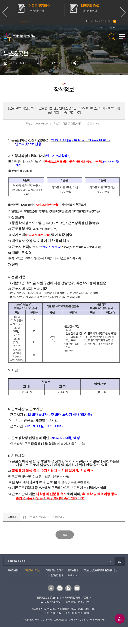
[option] (38, 10)
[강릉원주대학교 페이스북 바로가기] (51, 588)
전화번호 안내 (57, 575)
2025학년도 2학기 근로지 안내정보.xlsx (46, 517)
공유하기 (74, 63)
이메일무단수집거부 (54, 570)
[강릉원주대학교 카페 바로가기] (59, 588)
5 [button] (23, 21)
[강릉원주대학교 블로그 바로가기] (68, 588)
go (120, 561)
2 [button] (14, 21)
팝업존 (99, 27)
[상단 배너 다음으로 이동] (123, 12)
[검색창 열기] (111, 36)
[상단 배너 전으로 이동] (5, 12)
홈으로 (7, 63)
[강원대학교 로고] (19, 36)
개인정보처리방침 (32, 570)
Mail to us (72, 575)
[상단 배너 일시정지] (29, 21)
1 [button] (12, 21)
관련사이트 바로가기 (16, 561)
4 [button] (18, 21)
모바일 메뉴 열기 (122, 36)
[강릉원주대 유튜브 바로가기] (77, 588)
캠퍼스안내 (73, 570)
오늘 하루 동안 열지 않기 (100, 21)
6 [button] (27, 21)
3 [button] (16, 21)
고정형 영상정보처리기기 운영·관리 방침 (100, 570)
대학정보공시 (13, 570)
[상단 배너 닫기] (114, 21)
